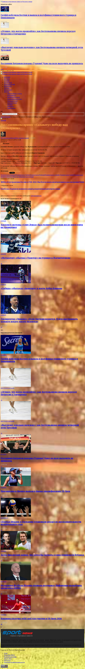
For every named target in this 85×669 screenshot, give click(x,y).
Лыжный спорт (12, 101)
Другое (6, 92)
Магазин (7, 77)
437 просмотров (6, 138)
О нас (6, 653)
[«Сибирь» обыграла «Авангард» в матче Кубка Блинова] (16, 283)
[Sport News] (16, 1)
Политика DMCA (9, 655)
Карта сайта (8, 659)
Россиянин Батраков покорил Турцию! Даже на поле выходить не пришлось (42, 63)
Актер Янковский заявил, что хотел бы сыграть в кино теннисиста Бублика (42, 555)
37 (1, 294)
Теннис (7, 88)
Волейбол (7, 86)
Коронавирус (11, 95)
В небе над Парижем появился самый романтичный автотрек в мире (30, 189)
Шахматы (10, 106)
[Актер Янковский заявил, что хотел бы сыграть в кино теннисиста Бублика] (16, 549)
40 (1, 264)
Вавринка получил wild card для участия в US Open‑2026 (31, 618)
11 (1, 466)
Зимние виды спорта (14, 94)
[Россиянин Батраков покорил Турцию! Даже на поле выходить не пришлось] (5, 60)
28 (1, 624)
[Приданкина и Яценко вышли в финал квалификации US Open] (16, 486)
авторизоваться (36, 196)
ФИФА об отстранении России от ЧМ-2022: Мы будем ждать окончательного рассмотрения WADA (42, 182)
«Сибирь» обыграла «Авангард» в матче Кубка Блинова (31, 288)
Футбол (7, 79)
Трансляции (11, 108)
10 (1, 400)
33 (1, 594)
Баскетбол (8, 83)
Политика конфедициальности (14, 662)
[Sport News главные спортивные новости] (17, 637)
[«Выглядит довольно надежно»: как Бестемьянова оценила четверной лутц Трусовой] (5, 43)
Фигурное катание (13, 97)
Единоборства (9, 84)
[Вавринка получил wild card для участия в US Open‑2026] (16, 613)
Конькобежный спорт (14, 99)
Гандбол (10, 105)
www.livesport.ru (14, 171)
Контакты (7, 660)
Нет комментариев (22, 138)
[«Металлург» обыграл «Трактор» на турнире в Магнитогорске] (16, 252)
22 (1, 530)
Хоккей (6, 81)
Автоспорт (8, 90)
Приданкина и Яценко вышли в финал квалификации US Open (35, 491)
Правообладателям (10, 657)
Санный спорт (12, 103)
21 (1, 233)
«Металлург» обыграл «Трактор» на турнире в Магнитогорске (35, 258)
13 (1, 497)
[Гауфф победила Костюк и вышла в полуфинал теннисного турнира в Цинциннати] (5, 11)
